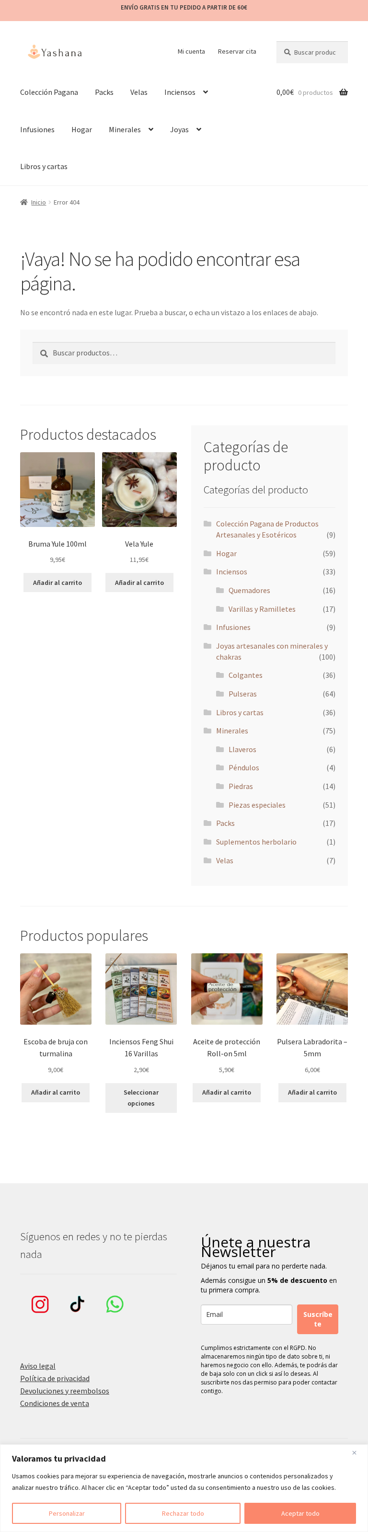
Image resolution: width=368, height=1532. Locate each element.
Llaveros (242, 749)
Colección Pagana (49, 92)
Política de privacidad (55, 1378)
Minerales (125, 129)
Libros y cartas (44, 166)
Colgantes (246, 675)
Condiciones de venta (54, 1403)
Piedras (241, 786)
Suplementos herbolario (256, 841)
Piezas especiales (257, 805)
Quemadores (249, 590)
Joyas (179, 129)
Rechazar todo (183, 1513)
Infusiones (37, 129)
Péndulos (244, 767)
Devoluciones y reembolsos (64, 1390)
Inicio (38, 202)
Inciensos (180, 92)
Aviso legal (38, 1366)
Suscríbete (318, 1319)
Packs (104, 92)
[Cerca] (358, 1452)
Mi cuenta (191, 51)
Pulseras (243, 693)
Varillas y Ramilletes (262, 609)
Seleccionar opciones (141, 1098)
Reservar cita (237, 51)
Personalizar (67, 1513)
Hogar (81, 129)
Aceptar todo (300, 1513)
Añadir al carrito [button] (57, 582)
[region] (184, 1488)
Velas (139, 92)
